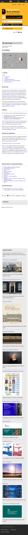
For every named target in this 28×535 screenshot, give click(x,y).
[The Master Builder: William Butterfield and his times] (12, 323)
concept (8, 90)
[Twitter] (18, 32)
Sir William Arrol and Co (7, 441)
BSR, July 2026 (6, 421)
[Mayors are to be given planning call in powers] (12, 293)
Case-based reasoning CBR (9, 168)
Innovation (6, 175)
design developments (17, 121)
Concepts (5, 115)
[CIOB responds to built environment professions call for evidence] (12, 517)
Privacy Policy (13, 529)
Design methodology (8, 171)
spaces (25, 113)
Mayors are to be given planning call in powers (12, 279)
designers (4, 97)
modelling (25, 136)
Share (5, 195)
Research (5, 177)
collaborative (8, 106)
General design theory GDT (9, 173)
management (13, 104)
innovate (14, 97)
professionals (14, 136)
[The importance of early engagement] (12, 271)
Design (8, 94)
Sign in (24, 4)
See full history (5, 47)
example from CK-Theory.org (13, 143)
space (10, 115)
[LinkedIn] (20, 32)
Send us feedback (21, 195)
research (15, 101)
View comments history (8, 207)
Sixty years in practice (7, 301)
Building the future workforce (8, 331)
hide (3, 75)
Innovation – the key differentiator (10, 176)
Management (4, 96)
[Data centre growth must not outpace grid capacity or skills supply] (12, 497)
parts (20, 103)
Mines (16, 94)
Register (19, 4)
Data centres (5, 483)
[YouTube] (21, 32)
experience (11, 118)
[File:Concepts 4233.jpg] (14, 68)
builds (5, 93)
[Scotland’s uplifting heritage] (12, 455)
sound (9, 126)
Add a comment (12, 195)
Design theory (6, 172)
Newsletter (14, 4)
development (20, 101)
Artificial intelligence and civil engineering (12, 167)
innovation (13, 106)
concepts (4, 147)
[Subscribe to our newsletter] (12, 18)
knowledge (12, 90)
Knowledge (6, 117)
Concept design (7, 169)
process (24, 91)
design (20, 90)
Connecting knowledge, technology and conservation (13, 371)
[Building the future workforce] (12, 343)
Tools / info (17, 24)
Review (16, 189)
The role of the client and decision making (11, 503)
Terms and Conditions (5, 531)
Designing (14, 164)
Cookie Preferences (5, 529)
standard (9, 139)
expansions (4, 150)
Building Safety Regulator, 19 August (10, 349)
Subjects (7, 24)
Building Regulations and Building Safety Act (11, 401)
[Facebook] (16, 32)
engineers (10, 97)
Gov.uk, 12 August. (6, 461)
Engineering (4, 94)
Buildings (19, 164)
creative (13, 115)
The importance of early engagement (10, 259)
